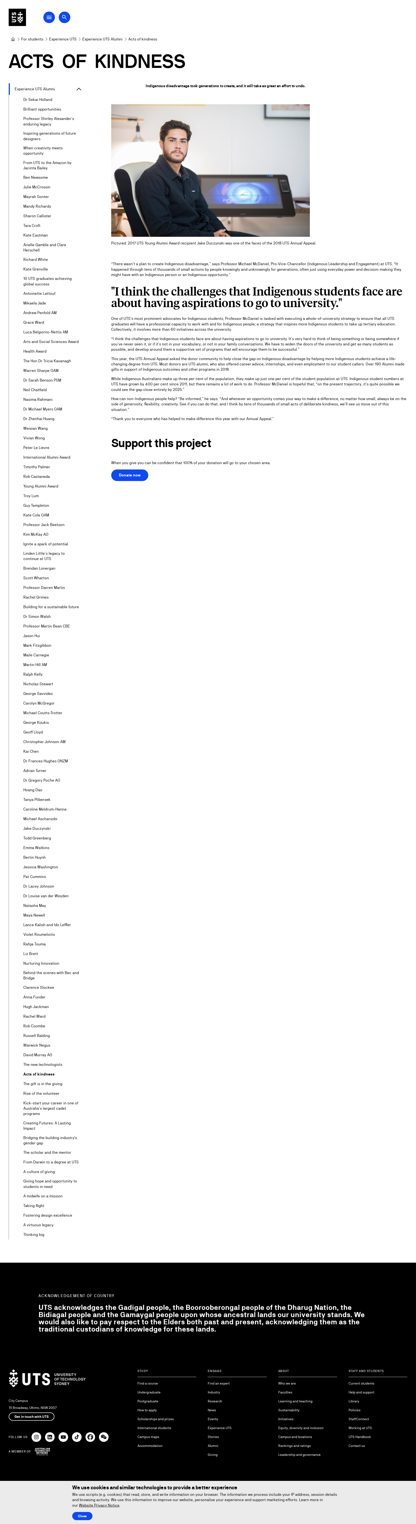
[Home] (13, 39)
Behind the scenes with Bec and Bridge (51, 975)
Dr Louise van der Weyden (46, 896)
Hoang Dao (32, 790)
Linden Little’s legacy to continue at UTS (44, 556)
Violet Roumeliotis (39, 934)
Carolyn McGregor (39, 703)
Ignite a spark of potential (45, 544)
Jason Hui (31, 635)
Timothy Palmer (36, 467)
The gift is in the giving (42, 1084)
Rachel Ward (34, 1016)
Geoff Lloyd (33, 732)
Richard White (35, 259)
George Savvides (38, 693)
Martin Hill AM (35, 664)
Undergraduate (149, 1392)
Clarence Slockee (38, 987)
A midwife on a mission (43, 1196)
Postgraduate (147, 1401)
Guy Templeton (36, 505)
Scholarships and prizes (155, 1419)
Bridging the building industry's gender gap (50, 1140)
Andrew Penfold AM (40, 312)
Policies (354, 1410)
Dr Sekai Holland (37, 99)
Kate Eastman (35, 235)
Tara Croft (31, 225)
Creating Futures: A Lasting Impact (47, 1126)
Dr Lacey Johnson (38, 886)
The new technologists (42, 1064)
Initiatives (285, 1419)
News (212, 1410)
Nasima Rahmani (37, 399)
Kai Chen (31, 751)
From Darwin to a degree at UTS (51, 1162)
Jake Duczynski (37, 828)
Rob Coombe (34, 1026)
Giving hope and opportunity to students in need (50, 1184)
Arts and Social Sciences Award (51, 341)
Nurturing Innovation (41, 963)
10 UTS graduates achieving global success (47, 281)
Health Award (34, 351)
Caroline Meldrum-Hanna (44, 809)
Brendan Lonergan (39, 568)
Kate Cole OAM (36, 515)
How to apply (147, 1410)
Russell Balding (36, 1035)
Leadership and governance (299, 1455)
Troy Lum (31, 496)
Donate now (130, 475)
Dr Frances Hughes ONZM (45, 761)
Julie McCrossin (36, 187)
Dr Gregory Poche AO (41, 780)
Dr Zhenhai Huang (38, 418)
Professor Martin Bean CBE (46, 626)
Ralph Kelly (33, 674)
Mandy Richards (37, 206)
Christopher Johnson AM (44, 741)
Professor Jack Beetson (44, 524)
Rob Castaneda (36, 476)
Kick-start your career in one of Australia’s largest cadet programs (50, 1108)
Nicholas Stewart (38, 684)
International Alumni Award (46, 457)
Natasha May (34, 905)
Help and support (361, 1392)
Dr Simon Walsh (37, 616)
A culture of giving (39, 1171)
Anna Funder (34, 997)
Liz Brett (30, 953)
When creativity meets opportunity (43, 151)
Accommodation (149, 1446)
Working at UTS (360, 1428)
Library (354, 1401)
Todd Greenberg (37, 838)
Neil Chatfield (35, 390)
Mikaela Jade (34, 303)
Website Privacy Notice (99, 1505)
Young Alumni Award (40, 486)
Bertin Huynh (34, 857)
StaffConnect (359, 1419)
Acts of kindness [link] (142, 39)
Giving (213, 1455)
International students (154, 1428)
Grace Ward (33, 322)
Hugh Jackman (36, 1006)
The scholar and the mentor (47, 1152)
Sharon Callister (37, 216)
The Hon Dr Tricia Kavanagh (47, 361)
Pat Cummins (34, 876)
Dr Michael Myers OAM (42, 409)
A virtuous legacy (38, 1225)
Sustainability (288, 1410)
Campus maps (148, 1437)
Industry (214, 1392)
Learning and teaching (295, 1401)
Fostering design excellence (47, 1215)
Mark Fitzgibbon (37, 645)
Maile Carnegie (36, 655)
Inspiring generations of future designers (49, 136)
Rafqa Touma (34, 944)
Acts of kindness (39, 1074)
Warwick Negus (36, 1045)
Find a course (147, 1383)
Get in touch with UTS (31, 1416)
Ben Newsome (35, 177)
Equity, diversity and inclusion (301, 1428)
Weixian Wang (35, 428)
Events (213, 1419)
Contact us (357, 1446)
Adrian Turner (34, 770)
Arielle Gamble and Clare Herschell (44, 247)
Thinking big (33, 1234)
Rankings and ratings (294, 1446)
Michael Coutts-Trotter (42, 713)
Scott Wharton (36, 578)
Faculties (285, 1392)
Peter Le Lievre (36, 447)
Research (215, 1401)
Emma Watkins (36, 847)
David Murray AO (37, 1055)
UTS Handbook (360, 1437)
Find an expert (219, 1383)
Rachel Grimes (36, 597)
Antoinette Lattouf (39, 293)
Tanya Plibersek (37, 799)
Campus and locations (295, 1437)
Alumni (213, 1446)
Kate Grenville (35, 269)
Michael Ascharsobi (40, 819)
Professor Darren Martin (44, 587)
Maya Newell (34, 915)
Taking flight (33, 1205)
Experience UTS (220, 1428)
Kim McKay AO (35, 534)
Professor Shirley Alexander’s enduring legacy (48, 121)
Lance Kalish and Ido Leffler (47, 925)
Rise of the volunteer (41, 1093)
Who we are (287, 1383)
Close (82, 1516)
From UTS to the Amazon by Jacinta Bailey (47, 165)
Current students (361, 1383)
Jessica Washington (40, 867)
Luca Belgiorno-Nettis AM (45, 332)
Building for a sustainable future (51, 607)
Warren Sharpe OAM (40, 370)
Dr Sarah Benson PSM (42, 380)
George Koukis (36, 722)
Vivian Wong (34, 438)
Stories (213, 1437)
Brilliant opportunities (42, 109)
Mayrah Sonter (36, 196)
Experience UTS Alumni (35, 89)
